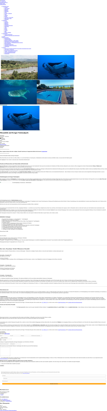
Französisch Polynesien (8, 25)
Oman (5, 14)
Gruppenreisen (4, 33)
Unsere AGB (2, 410)
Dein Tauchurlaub (5, 37)
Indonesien (6, 9)
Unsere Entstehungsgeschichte (9, 52)
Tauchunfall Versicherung (8, 44)
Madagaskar (6, 26)
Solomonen (6, 19)
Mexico (5, 28)
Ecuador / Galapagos (8, 13)
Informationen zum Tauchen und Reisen (11, 41)
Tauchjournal (6, 46)
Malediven (6, 10)
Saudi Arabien (6, 8)
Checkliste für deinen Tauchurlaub (10, 45)
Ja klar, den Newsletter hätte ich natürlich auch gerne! (10, 363)
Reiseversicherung (7, 43)
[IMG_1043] (19, 79)
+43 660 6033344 (8, 401)
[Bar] (0, 105)
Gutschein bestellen (7, 39)
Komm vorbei (2, 3)
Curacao (5, 30)
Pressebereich (6, 53)
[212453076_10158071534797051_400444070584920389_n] (4, 105)
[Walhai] (18, 104)
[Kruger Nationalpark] (75, 104)
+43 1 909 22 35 (3, 1)
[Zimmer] (76, 104)
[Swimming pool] (74, 104)
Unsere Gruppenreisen (8, 34)
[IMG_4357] (3, 105)
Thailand (6, 15)
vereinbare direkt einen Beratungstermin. (75, 302)
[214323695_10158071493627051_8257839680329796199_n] (55, 104)
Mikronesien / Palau (7, 18)
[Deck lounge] (6, 105)
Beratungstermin (7, 38)
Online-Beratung (3, 4)
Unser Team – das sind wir (9, 49)
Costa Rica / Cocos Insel (8, 17)
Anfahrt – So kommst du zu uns (10, 51)
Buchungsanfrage (3, 144)
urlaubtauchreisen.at (3, 2)
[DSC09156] (2, 105)
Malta (5, 31)
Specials (3, 36)
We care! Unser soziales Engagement (10, 50)
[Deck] (5, 105)
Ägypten (6, 7)
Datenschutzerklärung (4, 358)
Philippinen (6, 11)
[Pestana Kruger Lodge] (0, 79)
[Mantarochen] (56, 79)
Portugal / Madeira (7, 32)
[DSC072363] (1, 105)
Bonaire (5, 29)
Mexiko (5, 16)
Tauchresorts (4, 20)
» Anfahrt (1, 394)
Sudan (5, 12)
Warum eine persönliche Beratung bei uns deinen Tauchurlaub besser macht (17, 48)
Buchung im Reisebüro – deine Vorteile (11, 40)
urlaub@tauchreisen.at (62, 302)
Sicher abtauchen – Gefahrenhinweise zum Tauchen (13, 42)
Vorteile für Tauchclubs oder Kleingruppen (12, 35)
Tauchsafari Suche (5, 6)
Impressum (7, 410)
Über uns (3, 47)
